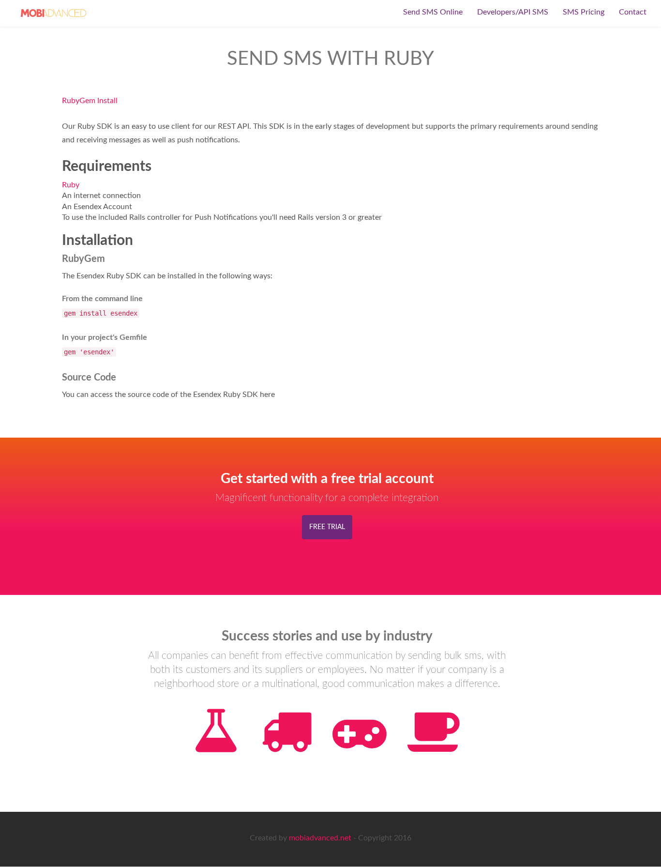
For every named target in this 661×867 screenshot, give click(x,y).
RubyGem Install (90, 101)
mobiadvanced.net (320, 838)
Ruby (70, 185)
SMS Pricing (583, 12)
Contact (632, 12)
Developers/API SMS (512, 12)
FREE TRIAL (327, 527)
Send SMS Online (433, 12)
